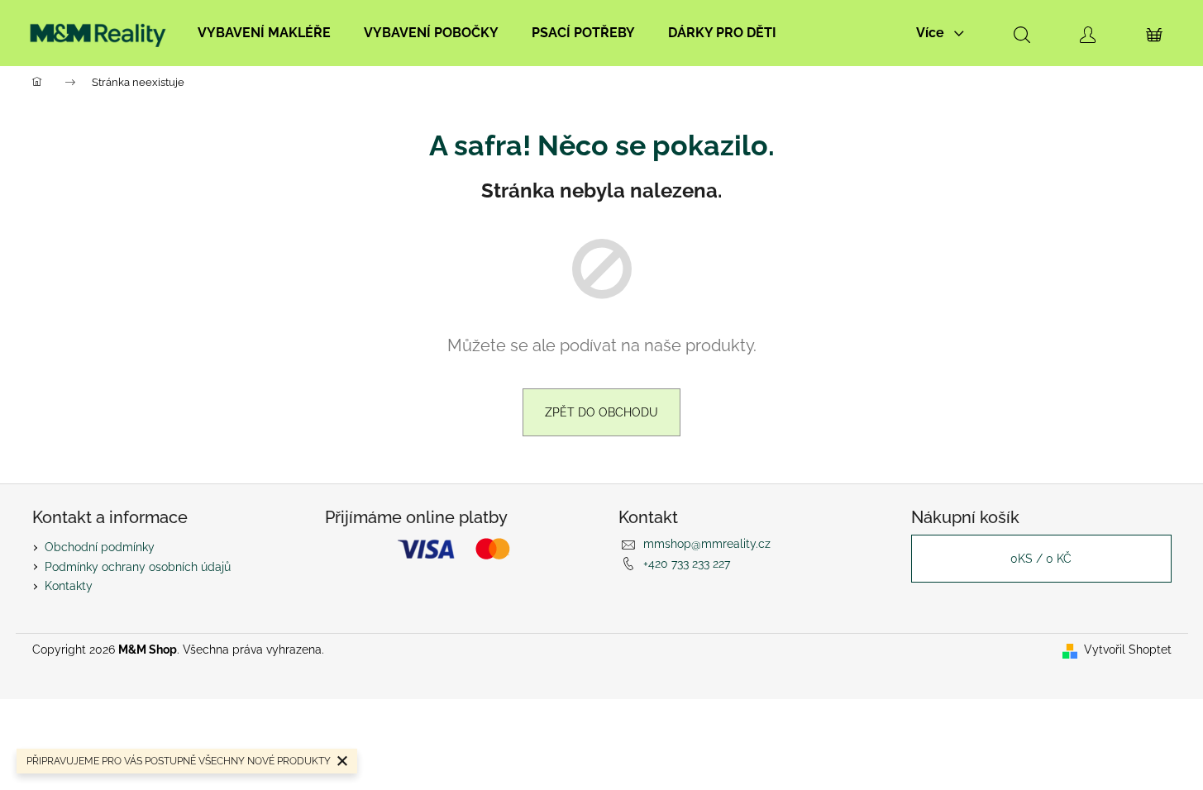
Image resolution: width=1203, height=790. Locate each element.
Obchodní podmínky (100, 547)
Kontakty (69, 585)
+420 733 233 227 (686, 563)
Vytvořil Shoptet (1128, 649)
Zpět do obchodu (601, 412)
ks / (1041, 558)
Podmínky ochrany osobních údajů (138, 566)
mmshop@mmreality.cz (707, 543)
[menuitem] (264, 33)
